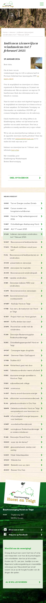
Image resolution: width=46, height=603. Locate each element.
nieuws (12, 32)
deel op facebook (19, 178)
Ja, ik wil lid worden (16, 582)
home (5, 32)
